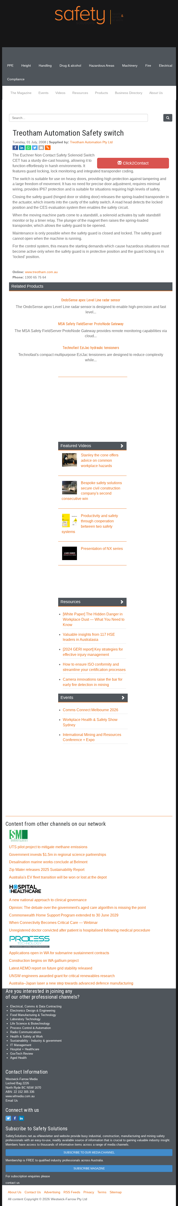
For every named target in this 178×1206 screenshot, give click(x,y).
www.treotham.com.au (41, 272)
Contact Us (33, 1192)
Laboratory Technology (25, 1019)
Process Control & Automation (30, 1028)
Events (43, 93)
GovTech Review (21, 1053)
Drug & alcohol (70, 65)
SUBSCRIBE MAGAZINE (89, 1168)
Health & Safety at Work (26, 1036)
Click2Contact (135, 163)
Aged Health (18, 1058)
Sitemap (116, 1192)
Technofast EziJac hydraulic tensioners (91, 348)
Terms (101, 1192)
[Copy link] (48, 147)
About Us (156, 93)
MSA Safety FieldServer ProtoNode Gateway (91, 324)
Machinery (129, 65)
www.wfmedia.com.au (20, 1096)
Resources (80, 93)
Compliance (16, 79)
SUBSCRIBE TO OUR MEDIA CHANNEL (89, 1152)
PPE (10, 65)
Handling (45, 65)
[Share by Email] (41, 147)
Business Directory (128, 93)
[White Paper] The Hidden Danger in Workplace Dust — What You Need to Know (93, 619)
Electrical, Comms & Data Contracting (35, 1006)
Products (101, 93)
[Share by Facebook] (15, 147)
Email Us (12, 1100)
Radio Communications (25, 1032)
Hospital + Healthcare (24, 1049)
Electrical (165, 65)
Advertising (52, 1192)
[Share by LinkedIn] (22, 147)
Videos (60, 93)
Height (26, 65)
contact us (13, 1182)
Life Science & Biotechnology (30, 1023)
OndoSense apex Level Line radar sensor (90, 300)
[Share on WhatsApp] (28, 147)
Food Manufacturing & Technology (33, 1015)
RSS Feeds (72, 1192)
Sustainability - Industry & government (36, 1040)
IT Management (20, 1045)
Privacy (88, 1192)
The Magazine (21, 93)
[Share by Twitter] (35, 147)
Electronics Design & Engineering (32, 1010)
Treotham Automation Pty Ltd (91, 142)
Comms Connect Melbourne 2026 (90, 710)
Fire (148, 65)
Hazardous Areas (101, 65)
